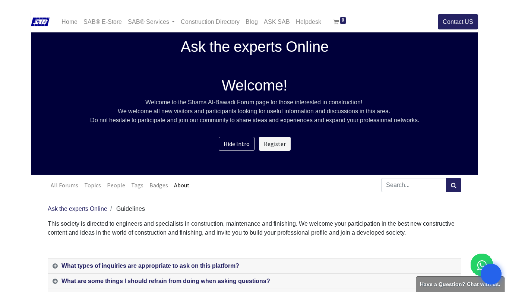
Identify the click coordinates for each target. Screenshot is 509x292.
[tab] (254, 266)
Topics (92, 185)
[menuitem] (69, 21)
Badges (158, 185)
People (116, 185)
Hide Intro (237, 143)
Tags (137, 185)
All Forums (64, 185)
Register (275, 143)
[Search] (453, 185)
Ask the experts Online (77, 209)
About (182, 185)
